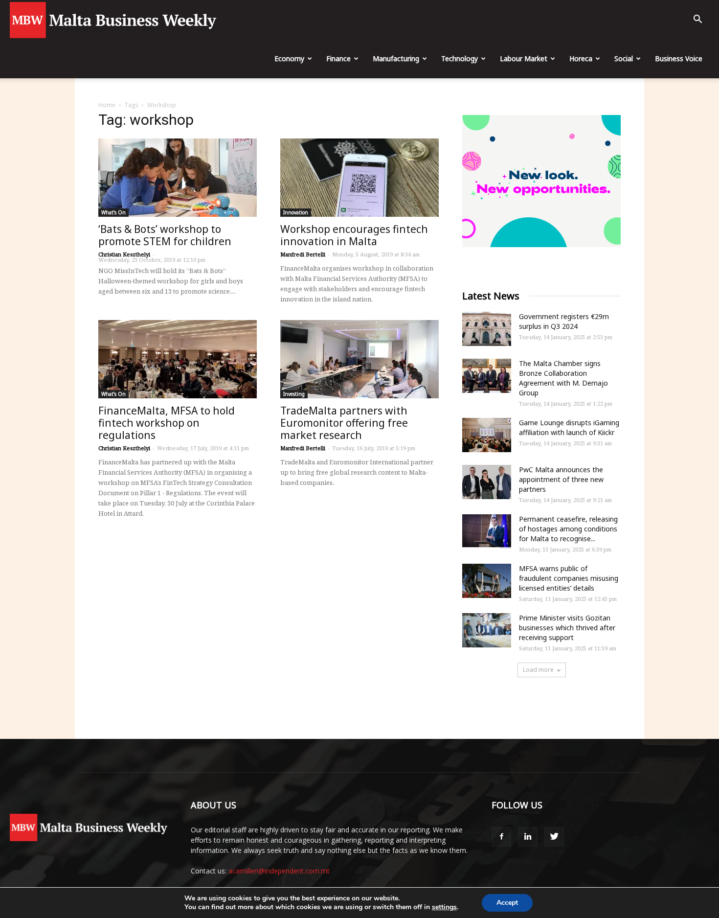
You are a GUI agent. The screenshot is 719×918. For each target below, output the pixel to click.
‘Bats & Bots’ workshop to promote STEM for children (164, 235)
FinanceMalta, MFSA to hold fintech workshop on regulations (166, 423)
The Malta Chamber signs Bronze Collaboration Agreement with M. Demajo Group (563, 378)
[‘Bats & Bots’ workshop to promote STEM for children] (177, 177)
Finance (338, 58)
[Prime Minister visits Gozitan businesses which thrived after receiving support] (486, 630)
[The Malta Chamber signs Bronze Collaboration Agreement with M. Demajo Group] (486, 376)
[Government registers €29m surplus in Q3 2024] (486, 329)
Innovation (295, 212)
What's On (113, 212)
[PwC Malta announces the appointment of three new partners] (486, 482)
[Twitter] (554, 837)
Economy (289, 58)
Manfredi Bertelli (302, 254)
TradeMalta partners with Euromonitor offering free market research (344, 423)
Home (106, 105)
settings (444, 907)
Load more (538, 670)
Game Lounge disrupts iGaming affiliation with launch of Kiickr (569, 427)
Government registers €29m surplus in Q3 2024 (564, 321)
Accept (507, 902)
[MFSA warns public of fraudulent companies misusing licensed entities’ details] (486, 581)
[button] (697, 20)
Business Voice (678, 58)
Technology (459, 58)
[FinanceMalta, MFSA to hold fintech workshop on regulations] (177, 359)
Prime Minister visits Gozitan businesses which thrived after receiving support (567, 627)
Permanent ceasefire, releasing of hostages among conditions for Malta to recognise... (568, 528)
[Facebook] (501, 837)
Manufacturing (396, 58)
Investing (294, 393)
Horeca (580, 58)
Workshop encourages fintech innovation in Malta (354, 235)
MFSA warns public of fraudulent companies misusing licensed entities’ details (568, 578)
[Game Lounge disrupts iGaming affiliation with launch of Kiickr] (486, 435)
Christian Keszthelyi (124, 254)
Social (623, 58)
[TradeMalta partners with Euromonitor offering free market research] (359, 359)
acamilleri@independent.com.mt (279, 870)
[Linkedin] (528, 837)
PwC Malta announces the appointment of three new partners (561, 479)
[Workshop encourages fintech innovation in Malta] (359, 177)
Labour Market (523, 58)
